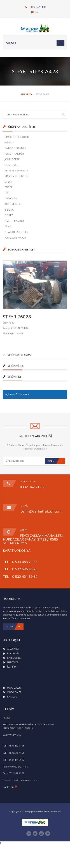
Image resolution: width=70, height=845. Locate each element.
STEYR (8, 181)
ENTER (8, 187)
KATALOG (12, 696)
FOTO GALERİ (14, 687)
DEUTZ (8, 215)
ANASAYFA (26, 94)
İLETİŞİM (11, 666)
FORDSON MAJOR (15, 237)
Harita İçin (8, 787)
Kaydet (51, 461)
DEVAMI (9, 626)
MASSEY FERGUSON (16, 170)
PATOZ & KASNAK (15, 148)
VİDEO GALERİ (14, 692)
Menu (11, 43)
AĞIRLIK (9, 142)
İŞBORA (9, 209)
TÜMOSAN (10, 198)
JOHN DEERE (12, 159)
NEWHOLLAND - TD (16, 232)
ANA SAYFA (13, 648)
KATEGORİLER (14, 657)
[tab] (35, 356)
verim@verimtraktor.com (41, 511)
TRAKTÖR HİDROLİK (16, 137)
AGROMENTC (12, 204)
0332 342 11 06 (38, 7)
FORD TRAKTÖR (14, 153)
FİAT (7, 193)
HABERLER (12, 662)
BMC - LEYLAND (14, 221)
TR (36, 12)
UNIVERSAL (11, 165)
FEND (7, 226)
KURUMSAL (13, 653)
